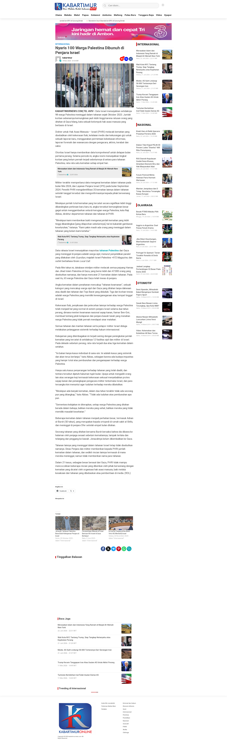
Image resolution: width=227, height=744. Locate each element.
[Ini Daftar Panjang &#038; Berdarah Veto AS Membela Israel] (121, 523)
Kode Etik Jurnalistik (108, 703)
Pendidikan (126, 718)
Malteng (118, 15)
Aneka (125, 730)
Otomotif (126, 724)
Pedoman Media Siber (108, 706)
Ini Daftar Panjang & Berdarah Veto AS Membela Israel (119, 532)
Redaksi (104, 709)
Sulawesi (95, 15)
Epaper (168, 15)
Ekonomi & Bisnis (128, 706)
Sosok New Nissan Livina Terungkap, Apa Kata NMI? (147, 304)
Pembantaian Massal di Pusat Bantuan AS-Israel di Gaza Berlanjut (92, 533)
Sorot (124, 709)
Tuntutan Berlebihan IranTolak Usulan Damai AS (147, 109)
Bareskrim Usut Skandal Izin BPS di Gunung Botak (99, 21)
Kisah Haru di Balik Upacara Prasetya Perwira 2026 (148, 132)
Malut (77, 15)
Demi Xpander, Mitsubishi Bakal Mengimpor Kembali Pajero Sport (147, 292)
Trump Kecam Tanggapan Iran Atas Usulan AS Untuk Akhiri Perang (147, 97)
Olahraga (126, 732)
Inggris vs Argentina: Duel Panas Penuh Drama (147, 227)
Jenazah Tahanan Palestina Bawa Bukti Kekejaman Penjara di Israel (67, 533)
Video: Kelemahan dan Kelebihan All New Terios (146, 332)
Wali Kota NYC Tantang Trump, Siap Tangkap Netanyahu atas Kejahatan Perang (89, 238)
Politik (125, 727)
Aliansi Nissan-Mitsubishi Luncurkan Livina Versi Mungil (147, 320)
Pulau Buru (130, 15)
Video (159, 15)
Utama (58, 15)
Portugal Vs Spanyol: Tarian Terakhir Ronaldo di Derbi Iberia (148, 256)
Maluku (68, 15)
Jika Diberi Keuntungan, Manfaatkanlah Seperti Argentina (146, 242)
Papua (85, 15)
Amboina (106, 15)
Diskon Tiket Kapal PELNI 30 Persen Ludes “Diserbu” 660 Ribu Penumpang (148, 148)
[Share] (131, 59)
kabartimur (67, 57)
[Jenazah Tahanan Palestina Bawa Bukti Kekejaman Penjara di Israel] (67, 523)
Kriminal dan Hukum (129, 703)
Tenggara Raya (146, 15)
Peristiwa (126, 715)
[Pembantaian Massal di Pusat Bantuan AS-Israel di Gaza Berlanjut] (94, 523)
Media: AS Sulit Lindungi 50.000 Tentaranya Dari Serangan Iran (146, 84)
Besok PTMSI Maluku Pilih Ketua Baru (147, 213)
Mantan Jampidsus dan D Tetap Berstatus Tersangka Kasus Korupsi (148, 191)
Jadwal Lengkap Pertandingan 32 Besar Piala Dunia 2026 (148, 269)
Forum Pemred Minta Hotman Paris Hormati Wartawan (145, 178)
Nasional (126, 721)
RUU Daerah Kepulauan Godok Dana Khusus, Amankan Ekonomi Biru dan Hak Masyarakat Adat (148, 162)
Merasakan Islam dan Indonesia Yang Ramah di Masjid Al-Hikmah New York (88, 170)
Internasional (127, 712)
